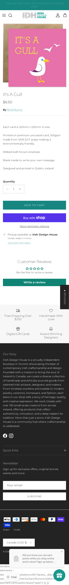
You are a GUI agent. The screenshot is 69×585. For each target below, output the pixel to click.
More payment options (34, 226)
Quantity (9, 181)
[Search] (12, 15)
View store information (19, 243)
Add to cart (34, 205)
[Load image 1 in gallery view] (34, 55)
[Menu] (4, 15)
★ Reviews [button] (64, 296)
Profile (17, 529)
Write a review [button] (35, 282)
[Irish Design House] (34, 15)
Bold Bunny (14, 109)
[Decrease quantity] (6, 189)
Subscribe (34, 496)
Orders (6, 529)
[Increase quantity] (21, 189)
